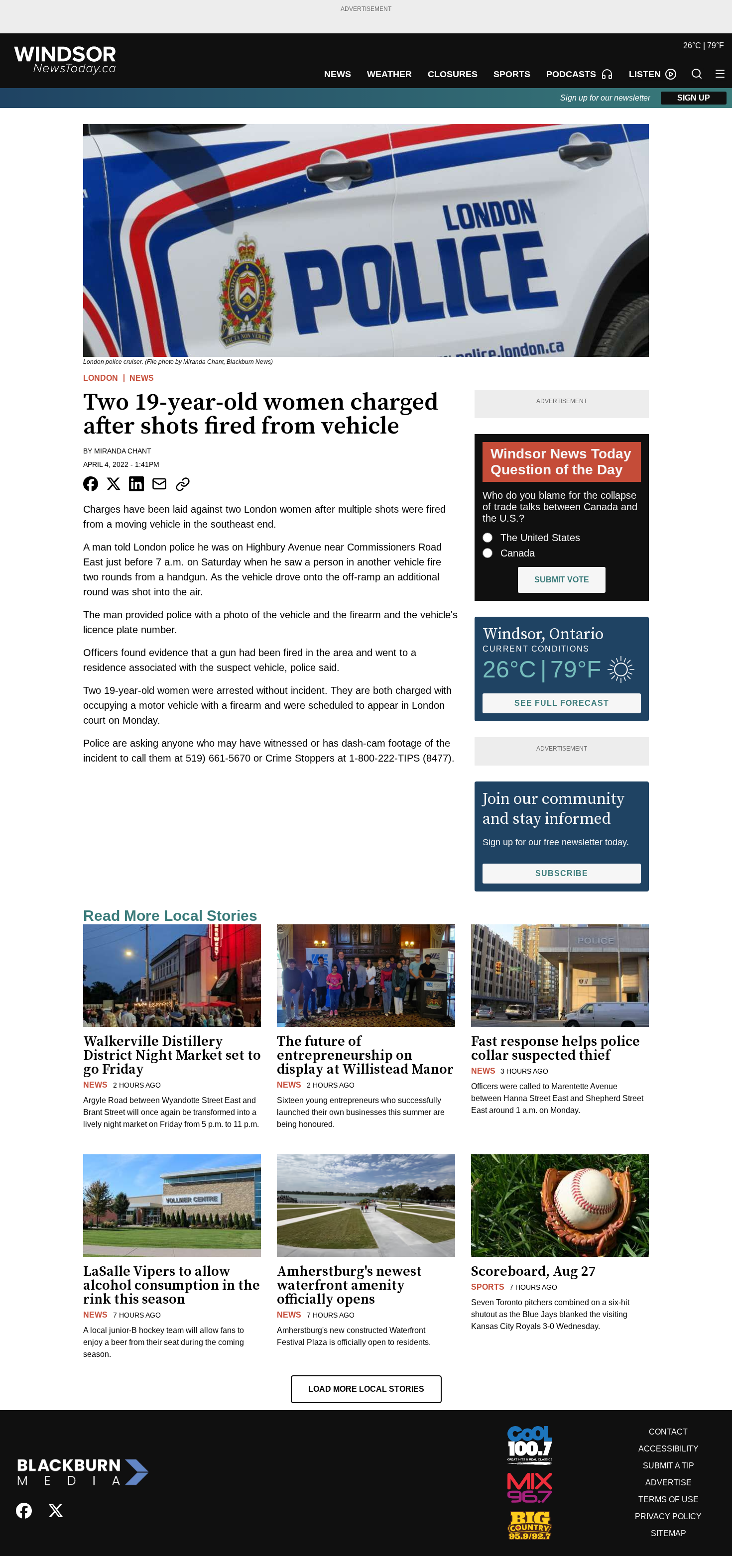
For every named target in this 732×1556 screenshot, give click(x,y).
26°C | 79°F (703, 45)
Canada (517, 553)
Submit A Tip (668, 1465)
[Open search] (696, 73)
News (141, 378)
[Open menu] (720, 73)
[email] (159, 483)
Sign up (693, 98)
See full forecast (561, 703)
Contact (668, 1432)
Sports (487, 1287)
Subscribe (561, 873)
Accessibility (668, 1449)
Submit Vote (561, 579)
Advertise (668, 1482)
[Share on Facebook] (90, 483)
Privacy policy (668, 1516)
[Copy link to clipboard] (183, 484)
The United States (540, 537)
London (100, 378)
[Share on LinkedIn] (136, 483)
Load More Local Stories (366, 1389)
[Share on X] (113, 483)
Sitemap (668, 1533)
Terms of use (668, 1499)
